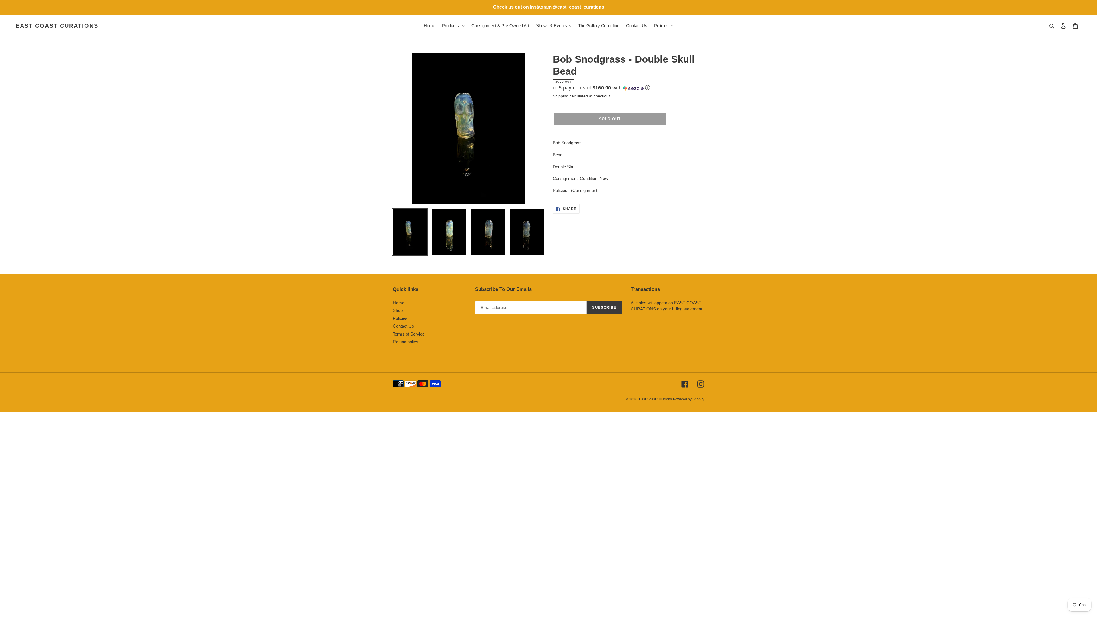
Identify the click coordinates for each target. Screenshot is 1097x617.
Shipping (560, 96)
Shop (398, 310)
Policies (400, 318)
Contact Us (403, 326)
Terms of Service (409, 334)
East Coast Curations (57, 26)
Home (398, 302)
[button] (601, 87)
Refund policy (405, 341)
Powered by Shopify (688, 399)
